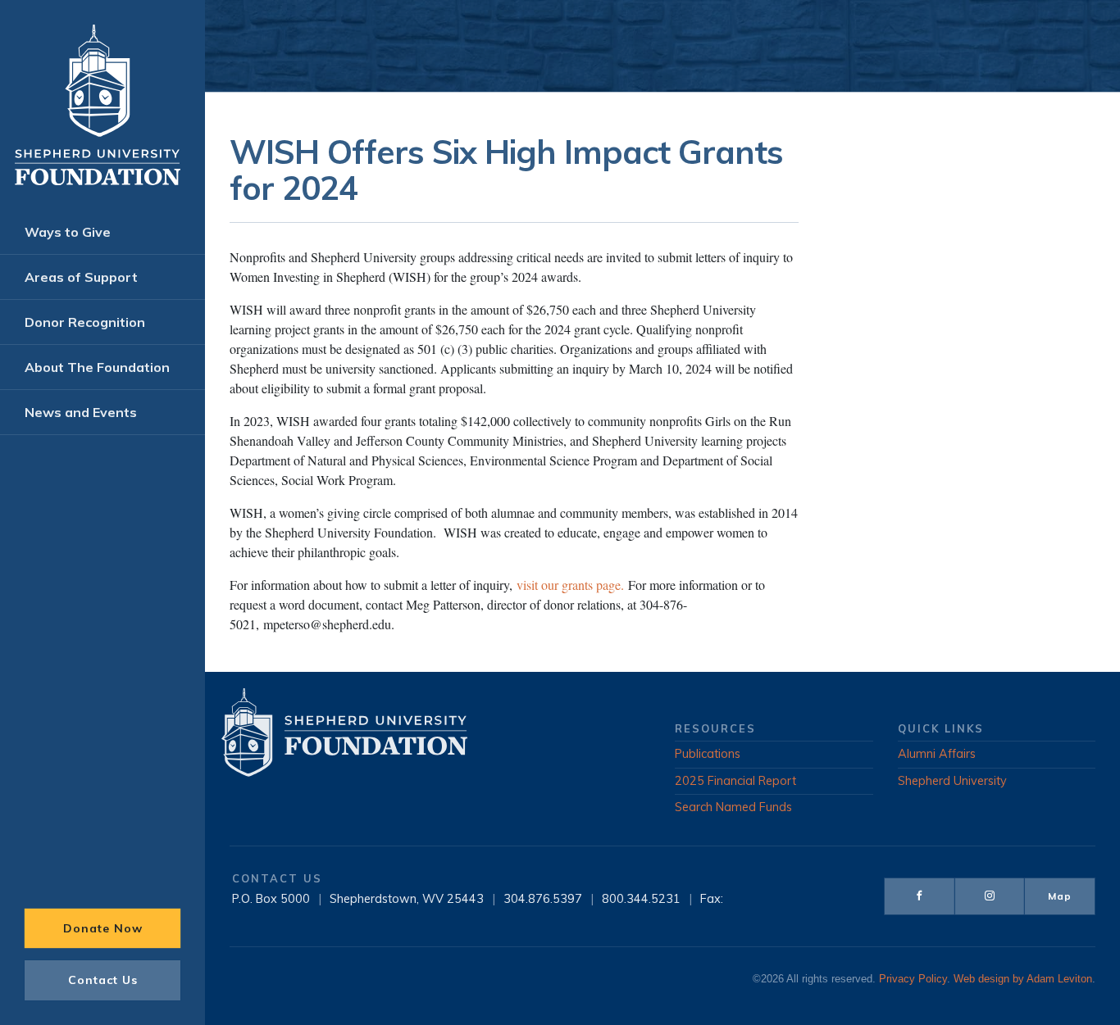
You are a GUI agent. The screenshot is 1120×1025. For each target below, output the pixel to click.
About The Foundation (97, 367)
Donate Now (103, 928)
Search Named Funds (733, 807)
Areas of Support (81, 277)
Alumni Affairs (937, 753)
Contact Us (103, 980)
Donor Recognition (85, 322)
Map (1060, 896)
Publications (707, 753)
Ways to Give (68, 232)
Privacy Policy (913, 979)
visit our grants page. (570, 584)
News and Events (81, 412)
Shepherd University (952, 780)
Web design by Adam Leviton (1023, 979)
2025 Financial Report (735, 780)
